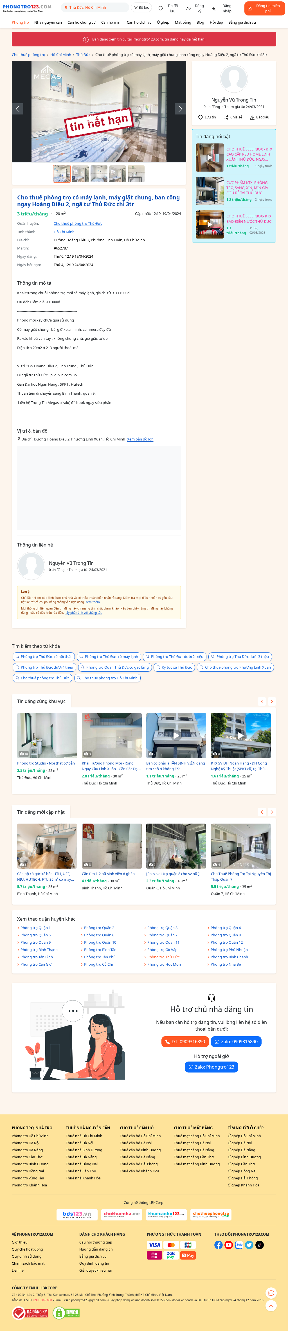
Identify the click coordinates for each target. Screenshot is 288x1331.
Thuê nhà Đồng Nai (82, 1164)
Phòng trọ (20, 22)
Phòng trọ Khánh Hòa (29, 1185)
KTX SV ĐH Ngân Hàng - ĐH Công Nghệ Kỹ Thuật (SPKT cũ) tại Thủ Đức (239, 766)
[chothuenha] (121, 1214)
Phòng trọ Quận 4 (226, 927)
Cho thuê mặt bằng (193, 1127)
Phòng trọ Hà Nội (25, 1143)
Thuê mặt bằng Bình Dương (197, 1164)
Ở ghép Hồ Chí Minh (244, 1136)
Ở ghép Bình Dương (244, 1157)
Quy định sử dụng (27, 1256)
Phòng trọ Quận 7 (162, 934)
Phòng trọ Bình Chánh (229, 956)
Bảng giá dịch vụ (242, 22)
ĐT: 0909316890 (188, 1041)
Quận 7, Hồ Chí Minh (228, 893)
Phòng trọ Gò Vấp (162, 949)
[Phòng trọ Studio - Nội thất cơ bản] (47, 735)
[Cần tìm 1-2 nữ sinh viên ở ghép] (112, 846)
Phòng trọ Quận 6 (99, 934)
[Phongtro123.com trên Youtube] (228, 1247)
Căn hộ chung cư (82, 22)
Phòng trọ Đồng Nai (28, 1171)
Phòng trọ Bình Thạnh (39, 949)
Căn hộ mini (111, 22)
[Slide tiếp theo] (177, 109)
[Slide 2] (80, 174)
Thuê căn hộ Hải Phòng (139, 1164)
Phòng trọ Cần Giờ (36, 964)
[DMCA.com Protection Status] (66, 1313)
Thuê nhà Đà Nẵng (81, 1157)
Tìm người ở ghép (246, 1127)
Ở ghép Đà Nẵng (241, 1150)
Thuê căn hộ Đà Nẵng (137, 1157)
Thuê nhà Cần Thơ (81, 1171)
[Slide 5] (136, 174)
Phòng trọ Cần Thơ (27, 1157)
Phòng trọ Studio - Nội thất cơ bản (46, 763)
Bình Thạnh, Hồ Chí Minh (37, 893)
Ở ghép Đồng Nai (242, 1171)
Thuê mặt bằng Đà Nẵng (194, 1150)
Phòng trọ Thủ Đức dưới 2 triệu (177, 656)
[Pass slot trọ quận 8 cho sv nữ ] (172, 873)
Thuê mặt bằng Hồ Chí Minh (197, 1136)
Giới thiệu (20, 1242)
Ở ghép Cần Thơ (241, 1164)
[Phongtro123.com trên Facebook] (218, 1247)
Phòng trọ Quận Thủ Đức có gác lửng (117, 667)
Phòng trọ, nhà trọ (32, 1127)
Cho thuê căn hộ (137, 1127)
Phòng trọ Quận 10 (100, 942)
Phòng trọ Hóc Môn (164, 964)
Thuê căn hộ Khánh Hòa (139, 1171)
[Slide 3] (99, 174)
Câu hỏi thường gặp (95, 1242)
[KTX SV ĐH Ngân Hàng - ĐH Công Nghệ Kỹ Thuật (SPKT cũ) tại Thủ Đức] (241, 735)
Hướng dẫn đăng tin (96, 1249)
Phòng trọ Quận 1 (36, 927)
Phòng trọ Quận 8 (226, 934)
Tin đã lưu (173, 8)
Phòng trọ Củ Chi (98, 964)
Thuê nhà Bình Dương (84, 1150)
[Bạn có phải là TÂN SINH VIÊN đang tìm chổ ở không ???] (176, 735)
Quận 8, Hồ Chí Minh (163, 888)
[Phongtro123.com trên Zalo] (239, 1247)
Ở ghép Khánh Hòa (243, 1185)
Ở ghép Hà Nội (240, 1143)
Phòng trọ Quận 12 (227, 942)
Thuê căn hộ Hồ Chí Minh (140, 1136)
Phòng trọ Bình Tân (100, 949)
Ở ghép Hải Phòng (243, 1178)
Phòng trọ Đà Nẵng (27, 1150)
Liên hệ (18, 1270)
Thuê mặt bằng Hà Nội (192, 1143)
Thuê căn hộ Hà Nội (136, 1143)
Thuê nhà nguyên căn (88, 1127)
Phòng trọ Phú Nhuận (229, 949)
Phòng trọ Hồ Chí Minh (30, 1136)
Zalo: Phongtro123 (214, 1067)
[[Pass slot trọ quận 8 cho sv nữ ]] (176, 846)
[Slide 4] (118, 174)
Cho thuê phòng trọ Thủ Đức (78, 223)
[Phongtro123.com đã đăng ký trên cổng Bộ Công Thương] (30, 1313)
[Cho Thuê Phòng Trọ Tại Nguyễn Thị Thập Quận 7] (241, 846)
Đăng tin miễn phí (268, 8)
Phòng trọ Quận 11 (163, 942)
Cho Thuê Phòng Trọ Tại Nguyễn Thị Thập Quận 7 (241, 876)
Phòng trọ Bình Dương (30, 1164)
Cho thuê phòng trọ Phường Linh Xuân (238, 667)
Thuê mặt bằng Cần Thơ (194, 1157)
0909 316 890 (42, 1300)
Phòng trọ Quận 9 (36, 942)
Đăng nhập (226, 8)
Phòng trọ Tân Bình (37, 956)
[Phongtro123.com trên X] (249, 1247)
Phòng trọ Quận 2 (99, 927)
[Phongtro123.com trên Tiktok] (259, 1247)
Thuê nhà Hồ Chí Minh (84, 1136)
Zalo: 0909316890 (239, 1041)
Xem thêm (93, 602)
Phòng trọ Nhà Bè (226, 964)
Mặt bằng (183, 22)
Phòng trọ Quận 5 (36, 934)
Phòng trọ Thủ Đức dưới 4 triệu (47, 667)
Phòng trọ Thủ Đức (163, 956)
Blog (200, 22)
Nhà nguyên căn (48, 22)
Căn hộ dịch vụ (139, 22)
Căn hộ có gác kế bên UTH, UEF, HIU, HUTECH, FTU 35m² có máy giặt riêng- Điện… (44, 876)
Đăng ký (199, 8)
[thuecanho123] (166, 1214)
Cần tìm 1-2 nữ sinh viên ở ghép (108, 873)
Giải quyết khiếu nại (95, 1270)
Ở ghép (163, 22)
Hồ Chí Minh (64, 231)
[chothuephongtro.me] (210, 1214)
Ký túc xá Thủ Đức (177, 667)
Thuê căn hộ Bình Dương (140, 1150)
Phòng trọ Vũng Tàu (28, 1178)
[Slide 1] (62, 174)
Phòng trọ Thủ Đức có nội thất (46, 656)
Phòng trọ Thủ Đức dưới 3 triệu (243, 656)
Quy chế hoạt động (27, 1249)
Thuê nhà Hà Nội (79, 1143)
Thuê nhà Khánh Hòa (83, 1178)
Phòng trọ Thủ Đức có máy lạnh (111, 656)
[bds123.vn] (77, 1214)
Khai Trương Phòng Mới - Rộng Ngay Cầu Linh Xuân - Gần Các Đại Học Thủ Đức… (110, 766)
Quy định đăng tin (94, 1263)
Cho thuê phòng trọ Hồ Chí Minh (110, 677)
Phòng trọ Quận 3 (162, 927)
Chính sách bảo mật (28, 1263)
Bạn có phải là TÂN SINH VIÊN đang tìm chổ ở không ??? (175, 766)
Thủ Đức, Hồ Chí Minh (35, 777)
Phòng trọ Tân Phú (100, 956)
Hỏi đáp (216, 22)
